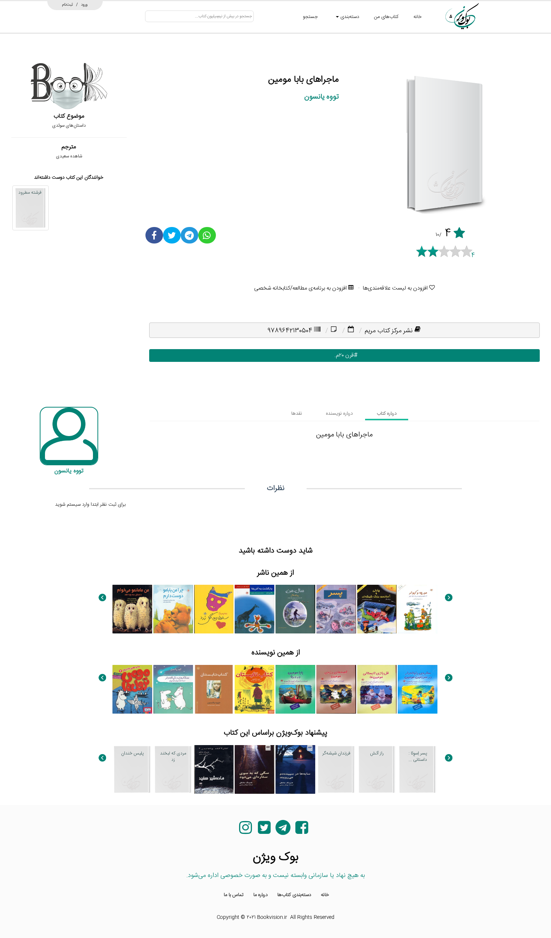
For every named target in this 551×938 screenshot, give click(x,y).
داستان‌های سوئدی (69, 125)
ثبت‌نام (67, 4)
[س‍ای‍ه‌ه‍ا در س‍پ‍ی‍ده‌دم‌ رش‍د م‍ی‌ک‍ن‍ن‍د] (295, 769)
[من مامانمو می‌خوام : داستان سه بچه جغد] (132, 609)
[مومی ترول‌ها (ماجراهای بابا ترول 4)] (132, 689)
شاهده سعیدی (69, 156)
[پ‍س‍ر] (336, 609)
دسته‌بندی (349, 17)
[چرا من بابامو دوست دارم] (173, 609)
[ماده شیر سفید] (214, 769)
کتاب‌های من (386, 17)
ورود (84, 4)
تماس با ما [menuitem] (234, 895)
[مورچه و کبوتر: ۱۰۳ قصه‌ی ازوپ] (417, 609)
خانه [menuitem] (325, 895)
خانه (417, 17)
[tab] (386, 413)
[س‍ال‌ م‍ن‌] (295, 609)
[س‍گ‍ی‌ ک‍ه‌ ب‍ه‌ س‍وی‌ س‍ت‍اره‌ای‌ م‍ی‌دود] (254, 769)
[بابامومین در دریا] (295, 689)
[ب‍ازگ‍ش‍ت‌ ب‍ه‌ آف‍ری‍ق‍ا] (254, 609)
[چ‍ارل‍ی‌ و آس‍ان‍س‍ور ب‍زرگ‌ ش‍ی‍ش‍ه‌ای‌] (377, 609)
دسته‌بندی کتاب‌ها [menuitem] (294, 895)
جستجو (310, 17)
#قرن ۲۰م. (344, 355)
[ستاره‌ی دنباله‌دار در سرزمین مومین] (417, 689)
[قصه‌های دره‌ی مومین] (336, 689)
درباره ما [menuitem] (260, 895)
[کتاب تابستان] (254, 689)
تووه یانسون (321, 97)
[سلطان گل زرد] (214, 609)
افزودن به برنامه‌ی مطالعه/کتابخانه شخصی (301, 288)
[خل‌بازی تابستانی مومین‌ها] (377, 689)
